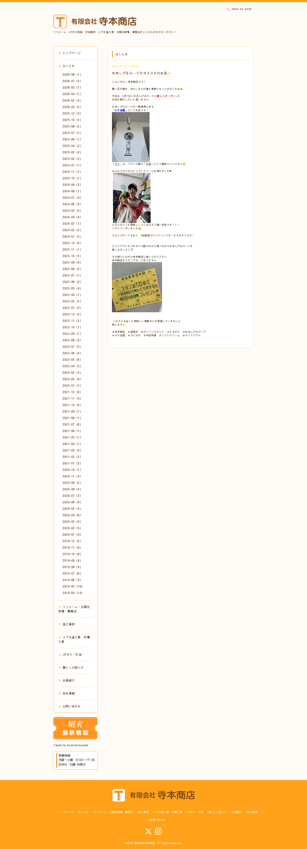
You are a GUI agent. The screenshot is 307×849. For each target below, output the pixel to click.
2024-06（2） (72, 204)
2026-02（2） (72, 107)
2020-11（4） (72, 476)
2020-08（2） (72, 489)
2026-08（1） (72, 74)
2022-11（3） (72, 321)
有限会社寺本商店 (144, 843)
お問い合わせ (72, 706)
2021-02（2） (72, 457)
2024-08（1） (72, 191)
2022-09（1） (72, 333)
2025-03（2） (72, 152)
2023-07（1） (72, 275)
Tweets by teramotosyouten (71, 745)
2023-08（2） (72, 269)
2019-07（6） (72, 573)
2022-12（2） (72, 314)
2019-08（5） (72, 567)
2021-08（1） (72, 418)
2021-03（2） (72, 450)
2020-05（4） (72, 508)
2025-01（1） (72, 165)
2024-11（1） (72, 172)
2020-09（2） (72, 483)
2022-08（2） (72, 340)
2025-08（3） (72, 126)
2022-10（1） (72, 327)
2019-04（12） (73, 593)
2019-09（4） (72, 560)
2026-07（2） (72, 81)
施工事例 (69, 624)
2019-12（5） (72, 541)
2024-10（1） (72, 178)
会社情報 (69, 693)
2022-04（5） (72, 366)
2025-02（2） (72, 159)
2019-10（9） (72, 554)
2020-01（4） (72, 534)
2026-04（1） (72, 94)
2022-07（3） (72, 346)
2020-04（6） (72, 515)
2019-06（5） (72, 580)
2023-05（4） (72, 288)
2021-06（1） (72, 431)
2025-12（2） (72, 113)
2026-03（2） (72, 100)
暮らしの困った (73, 667)
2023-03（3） (72, 301)
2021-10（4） (72, 405)
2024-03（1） (72, 223)
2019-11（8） (72, 547)
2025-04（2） (72, 146)
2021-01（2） (72, 463)
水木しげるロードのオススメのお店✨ (141, 73)
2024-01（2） (72, 236)
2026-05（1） (72, 87)
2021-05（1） (72, 437)
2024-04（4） (72, 217)
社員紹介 (69, 680)
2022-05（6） (72, 359)
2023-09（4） (72, 262)
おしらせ (69, 66)
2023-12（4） (72, 243)
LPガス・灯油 (72, 654)
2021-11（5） (72, 398)
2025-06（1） (72, 139)
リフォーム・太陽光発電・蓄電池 (74, 609)
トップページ (72, 53)
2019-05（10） (73, 586)
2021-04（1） (72, 444)
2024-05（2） (72, 210)
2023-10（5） (72, 256)
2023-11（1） (72, 249)
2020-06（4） (72, 502)
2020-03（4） (72, 521)
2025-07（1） (72, 133)
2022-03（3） (72, 372)
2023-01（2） (72, 308)
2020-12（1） (72, 470)
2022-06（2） (72, 353)
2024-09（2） (72, 184)
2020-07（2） (72, 495)
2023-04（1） (72, 295)
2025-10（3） (72, 120)
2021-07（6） (72, 424)
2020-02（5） (72, 528)
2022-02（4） (72, 379)
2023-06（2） (72, 282)
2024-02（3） (72, 230)
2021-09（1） (72, 411)
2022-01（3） (72, 385)
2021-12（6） (72, 392)
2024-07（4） (72, 197)
